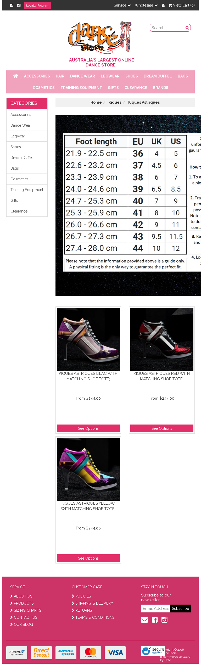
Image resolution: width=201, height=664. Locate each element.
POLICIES (83, 596)
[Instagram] (18, 5)
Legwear (110, 76)
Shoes (131, 76)
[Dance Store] (100, 36)
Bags (183, 76)
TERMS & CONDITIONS (94, 617)
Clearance (136, 88)
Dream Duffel (158, 76)
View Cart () (183, 5)
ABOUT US (23, 596)
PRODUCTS (24, 603)
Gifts (113, 88)
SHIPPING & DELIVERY (94, 603)
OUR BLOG (23, 624)
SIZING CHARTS (27, 610)
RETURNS (83, 610)
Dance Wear (82, 76)
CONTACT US (25, 617)
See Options (88, 428)
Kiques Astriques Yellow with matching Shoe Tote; (88, 506)
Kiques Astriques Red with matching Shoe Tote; (162, 376)
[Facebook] (11, 5)
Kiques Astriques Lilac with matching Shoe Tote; (88, 376)
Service (120, 5)
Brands (160, 88)
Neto (167, 660)
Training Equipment (81, 88)
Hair (60, 76)
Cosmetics (44, 88)
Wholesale (144, 5)
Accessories (37, 76)
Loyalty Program (37, 5)
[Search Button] (187, 28)
